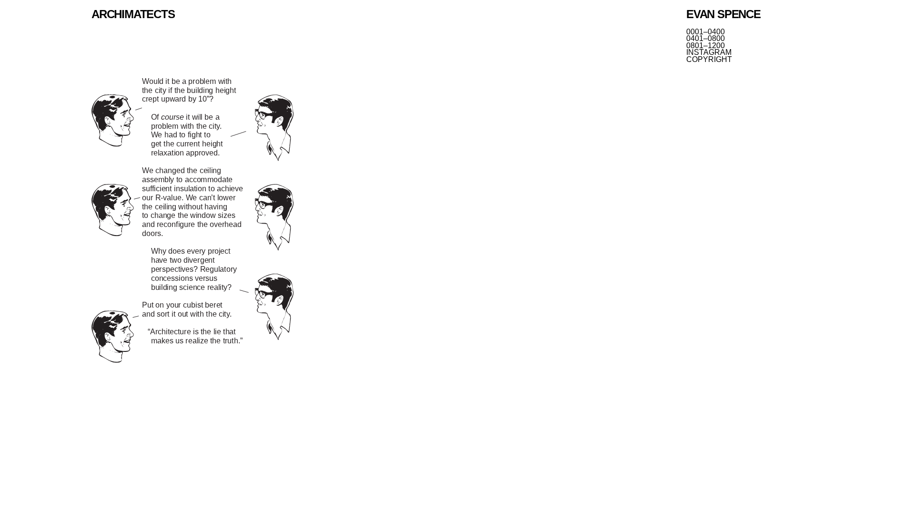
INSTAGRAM (709, 52)
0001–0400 (705, 32)
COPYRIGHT (709, 59)
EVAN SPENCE (723, 14)
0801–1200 (705, 45)
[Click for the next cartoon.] (193, 221)
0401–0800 (705, 38)
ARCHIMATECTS (133, 14)
